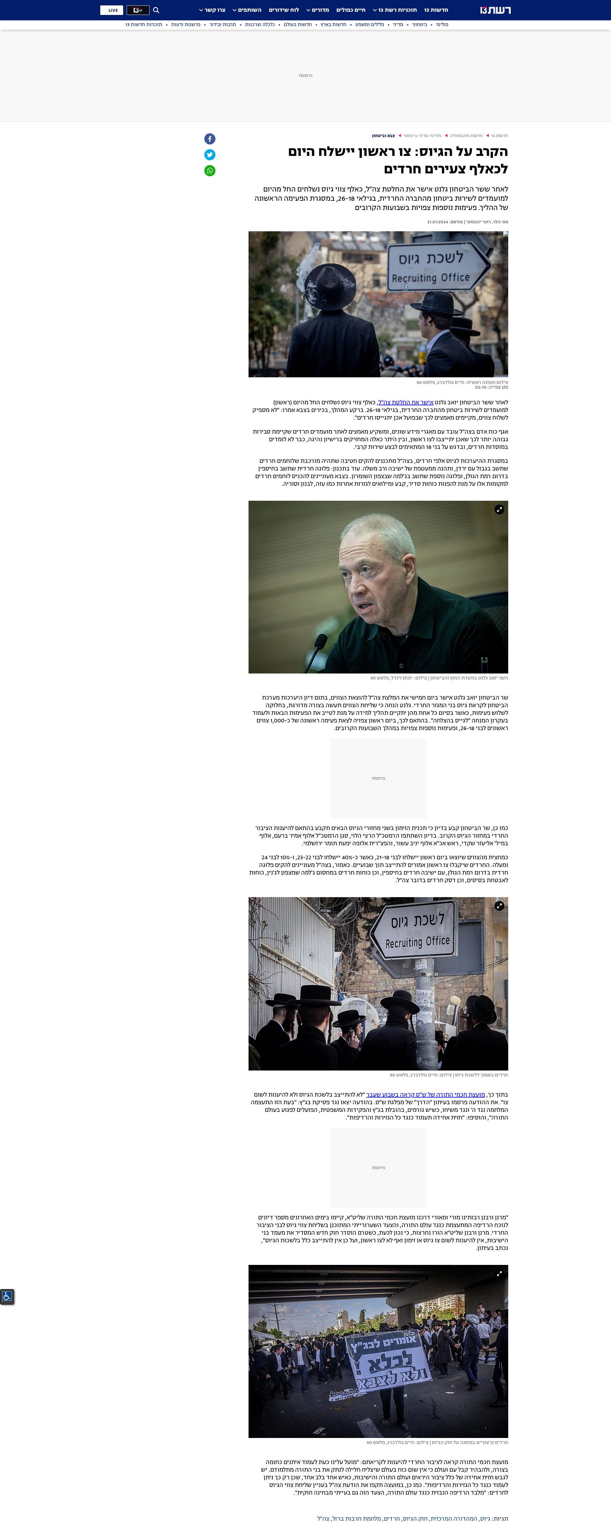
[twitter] (209, 154)
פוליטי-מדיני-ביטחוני (422, 136)
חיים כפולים (351, 10)
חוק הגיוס (415, 1519)
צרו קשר (215, 10)
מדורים (320, 10)
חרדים (392, 1519)
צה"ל (323, 1519)
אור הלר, (499, 222)
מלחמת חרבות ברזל (356, 1519)
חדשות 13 (436, 10)
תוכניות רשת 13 (397, 10)
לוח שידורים (284, 10)
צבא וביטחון (383, 136)
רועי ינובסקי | (477, 222)
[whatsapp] (209, 170)
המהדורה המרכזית (454, 1519)
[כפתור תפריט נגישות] (7, 1296)
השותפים (250, 10)
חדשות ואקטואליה (466, 136)
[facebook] (209, 138)
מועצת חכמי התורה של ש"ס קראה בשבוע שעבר (425, 1095)
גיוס (485, 1519)
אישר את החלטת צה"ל (405, 403)
